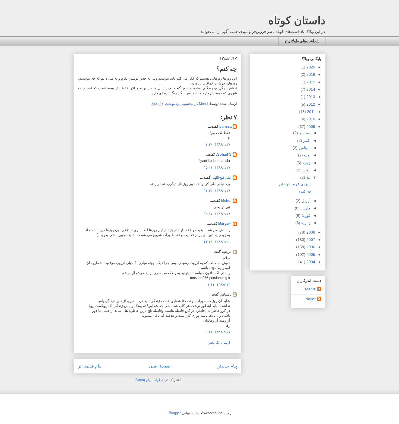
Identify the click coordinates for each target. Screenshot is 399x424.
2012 (310, 104)
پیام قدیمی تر (90, 366)
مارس (305, 208)
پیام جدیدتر (227, 366)
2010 (310, 119)
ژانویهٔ (305, 223)
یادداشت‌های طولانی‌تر (301, 41)
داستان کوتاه (296, 20)
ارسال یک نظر (219, 342)
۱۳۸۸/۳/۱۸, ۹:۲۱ (218, 332)
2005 (310, 254)
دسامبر (304, 133)
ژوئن (306, 170)
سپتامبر (304, 148)
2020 (310, 67)
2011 (310, 111)
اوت (307, 155)
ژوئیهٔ (306, 163)
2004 (310, 262)
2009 (310, 126)
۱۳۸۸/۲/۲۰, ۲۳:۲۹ (217, 242)
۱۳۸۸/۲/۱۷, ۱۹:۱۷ (217, 214)
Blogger (175, 413)
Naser (310, 299)
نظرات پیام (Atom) (148, 380)
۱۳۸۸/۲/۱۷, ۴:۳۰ (218, 144)
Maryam (225, 224)
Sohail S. (224, 154)
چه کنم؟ (305, 191)
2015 (310, 82)
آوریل (305, 201)
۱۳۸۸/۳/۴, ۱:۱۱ (219, 284)
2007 (310, 239)
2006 (310, 247)
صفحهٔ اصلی (160, 366)
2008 (310, 232)
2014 (310, 89)
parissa (225, 126)
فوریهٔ (305, 215)
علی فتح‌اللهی (221, 177)
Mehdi (226, 201)
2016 (310, 74)
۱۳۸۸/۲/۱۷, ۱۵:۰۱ (217, 167)
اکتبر (306, 140)
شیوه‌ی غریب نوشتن (295, 184)
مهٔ (308, 177)
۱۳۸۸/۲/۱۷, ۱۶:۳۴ (217, 191)
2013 (310, 97)
